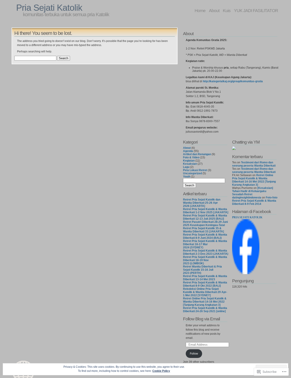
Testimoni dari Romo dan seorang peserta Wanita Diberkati (254, 164)
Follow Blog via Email (201, 318)
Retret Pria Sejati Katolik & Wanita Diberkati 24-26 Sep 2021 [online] (205, 309)
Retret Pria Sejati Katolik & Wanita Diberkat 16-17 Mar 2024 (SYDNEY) (205, 244)
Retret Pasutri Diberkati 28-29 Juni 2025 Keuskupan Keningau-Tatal (205, 223)
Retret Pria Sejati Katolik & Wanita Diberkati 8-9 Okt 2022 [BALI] (205, 284)
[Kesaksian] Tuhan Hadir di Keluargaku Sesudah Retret (252, 191)
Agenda (188, 151)
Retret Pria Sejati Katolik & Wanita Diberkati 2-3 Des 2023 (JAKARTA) (205, 252)
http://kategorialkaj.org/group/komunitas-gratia (233, 81)
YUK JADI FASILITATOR (256, 10)
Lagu (186, 167)
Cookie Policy (161, 371)
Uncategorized (192, 173)
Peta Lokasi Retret (195, 170)
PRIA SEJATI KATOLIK (247, 217)
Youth (186, 176)
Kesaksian (190, 163)
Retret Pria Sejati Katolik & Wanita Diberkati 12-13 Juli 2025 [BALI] (205, 217)
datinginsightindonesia (246, 197)
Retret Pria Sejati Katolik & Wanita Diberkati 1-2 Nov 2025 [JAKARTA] (205, 211)
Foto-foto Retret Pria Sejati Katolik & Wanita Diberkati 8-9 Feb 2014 (254, 201)
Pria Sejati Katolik (49, 8)
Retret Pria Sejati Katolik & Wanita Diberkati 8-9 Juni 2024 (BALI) (205, 236)
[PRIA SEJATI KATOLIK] (245, 273)
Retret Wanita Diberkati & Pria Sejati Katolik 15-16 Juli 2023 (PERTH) (202, 270)
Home (200, 10)
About (214, 10)
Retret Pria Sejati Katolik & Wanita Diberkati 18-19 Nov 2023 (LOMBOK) (205, 260)
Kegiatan (189, 160)
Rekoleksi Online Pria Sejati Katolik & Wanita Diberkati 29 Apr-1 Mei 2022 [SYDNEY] (205, 292)
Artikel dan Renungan (197, 154)
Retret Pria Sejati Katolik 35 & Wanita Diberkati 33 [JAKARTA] (203, 230)
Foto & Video (191, 157)
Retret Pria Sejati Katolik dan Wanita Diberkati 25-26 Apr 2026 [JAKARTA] (201, 203)
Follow (194, 353)
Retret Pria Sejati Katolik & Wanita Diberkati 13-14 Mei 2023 (205, 278)
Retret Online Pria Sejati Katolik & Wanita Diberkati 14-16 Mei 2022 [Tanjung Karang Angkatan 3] (204, 301)
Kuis (227, 10)
